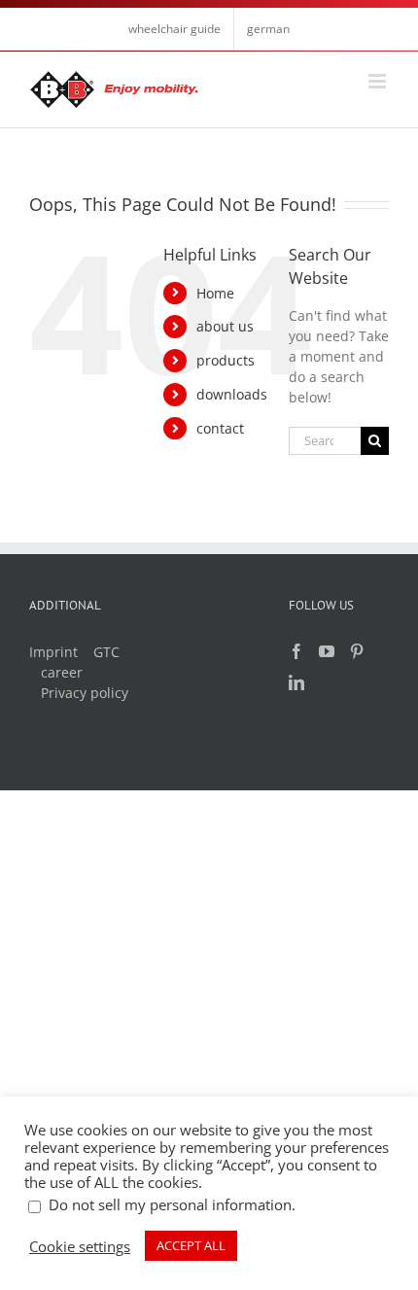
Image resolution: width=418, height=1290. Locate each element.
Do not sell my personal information (170, 1204)
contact (220, 428)
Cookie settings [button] (79, 1246)
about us (225, 326)
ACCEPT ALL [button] (191, 1245)
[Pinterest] (357, 651)
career (62, 672)
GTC (106, 652)
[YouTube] (326, 651)
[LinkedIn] (296, 682)
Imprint (53, 652)
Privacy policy (84, 692)
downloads (231, 394)
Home (215, 293)
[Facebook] (296, 651)
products (225, 360)
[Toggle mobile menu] (378, 81)
